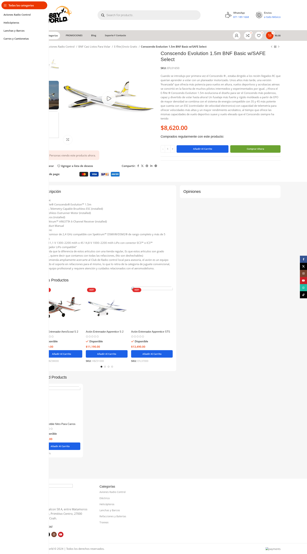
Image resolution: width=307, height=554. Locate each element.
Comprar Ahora (255, 148)
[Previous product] (271, 47)
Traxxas (104, 522)
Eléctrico (104, 498)
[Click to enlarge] (67, 139)
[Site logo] (55, 15)
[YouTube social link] (60, 534)
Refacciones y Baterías (112, 516)
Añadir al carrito (202, 148)
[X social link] (142, 166)
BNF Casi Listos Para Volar (94, 46)
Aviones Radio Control (61, 46)
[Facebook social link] (138, 166)
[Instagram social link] (54, 534)
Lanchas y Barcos (109, 510)
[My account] (236, 35)
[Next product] (279, 47)
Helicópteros (106, 504)
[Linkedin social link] (151, 166)
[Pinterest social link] (147, 166)
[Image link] (55, 493)
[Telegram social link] (156, 166)
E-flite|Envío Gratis (126, 46)
